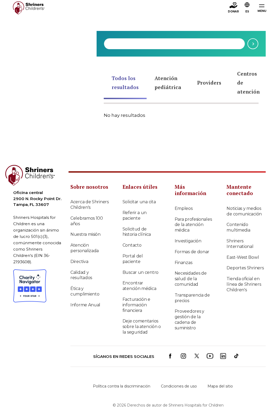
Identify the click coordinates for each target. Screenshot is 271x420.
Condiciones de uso (179, 386)
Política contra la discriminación (121, 386)
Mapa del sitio (220, 386)
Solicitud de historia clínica (137, 232)
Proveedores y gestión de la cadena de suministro (189, 319)
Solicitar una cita (139, 201)
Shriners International (240, 243)
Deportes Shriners (245, 267)
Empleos (184, 208)
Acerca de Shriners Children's (89, 204)
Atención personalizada (84, 248)
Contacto (132, 245)
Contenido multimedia (238, 227)
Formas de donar (192, 251)
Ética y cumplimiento (84, 291)
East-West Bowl (243, 257)
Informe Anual (85, 304)
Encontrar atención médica (139, 285)
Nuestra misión (85, 234)
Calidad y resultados (81, 275)
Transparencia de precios (192, 298)
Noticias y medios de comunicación (244, 211)
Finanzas (183, 262)
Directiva (79, 261)
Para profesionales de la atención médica (193, 225)
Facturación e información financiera (136, 305)
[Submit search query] (252, 43)
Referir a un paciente (135, 215)
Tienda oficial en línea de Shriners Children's (244, 284)
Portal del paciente (133, 258)
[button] (247, 8)
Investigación (188, 240)
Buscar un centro (141, 272)
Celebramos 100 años (86, 221)
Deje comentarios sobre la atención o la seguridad (142, 327)
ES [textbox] (247, 11)
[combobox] (174, 43)
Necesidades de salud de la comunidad (191, 279)
